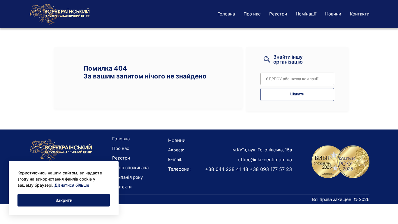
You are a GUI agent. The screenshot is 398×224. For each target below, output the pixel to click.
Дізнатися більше (71, 185)
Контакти (359, 14)
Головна (226, 14)
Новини (333, 14)
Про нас (252, 14)
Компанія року (127, 177)
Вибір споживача (130, 167)
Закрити (63, 200)
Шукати (297, 94)
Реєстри (278, 14)
